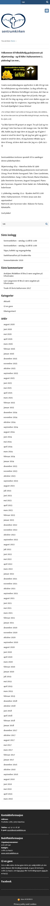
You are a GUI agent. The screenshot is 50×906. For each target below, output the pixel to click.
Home (13, 41)
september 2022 (11, 539)
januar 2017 (9, 760)
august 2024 (9, 432)
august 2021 (9, 598)
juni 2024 (8, 437)
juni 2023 (8, 495)
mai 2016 (8, 789)
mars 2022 (8, 569)
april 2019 (8, 686)
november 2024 (10, 417)
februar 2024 (9, 456)
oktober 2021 (9, 588)
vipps (44, 871)
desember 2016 (10, 764)
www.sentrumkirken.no (9, 853)
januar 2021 (9, 623)
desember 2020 (10, 627)
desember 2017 (10, 730)
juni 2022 (8, 554)
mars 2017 (8, 750)
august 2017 (9, 740)
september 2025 (11, 373)
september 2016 (11, 774)
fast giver (20, 871)
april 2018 (8, 716)
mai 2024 (8, 442)
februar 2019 (9, 696)
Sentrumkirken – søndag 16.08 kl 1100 (20, 245)
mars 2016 (8, 799)
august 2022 (9, 544)
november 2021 (10, 583)
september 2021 (11, 593)
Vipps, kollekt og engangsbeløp (17, 250)
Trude (6, 288)
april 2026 (8, 339)
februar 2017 (9, 755)
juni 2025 (8, 383)
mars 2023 (8, 510)
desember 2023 (10, 466)
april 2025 (8, 393)
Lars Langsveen (10, 281)
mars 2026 (8, 344)
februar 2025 (9, 402)
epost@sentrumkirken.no (16, 830)
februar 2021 (9, 618)
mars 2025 (8, 398)
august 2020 (9, 647)
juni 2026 (8, 329)
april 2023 (8, 505)
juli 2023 (7, 491)
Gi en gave (8, 306)
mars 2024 (8, 451)
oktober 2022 (9, 535)
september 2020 (11, 642)
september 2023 (11, 481)
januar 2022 (9, 574)
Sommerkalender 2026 (13, 260)
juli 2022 (7, 549)
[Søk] (47, 2)
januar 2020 (9, 671)
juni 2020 (8, 652)
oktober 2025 (9, 368)
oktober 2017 (9, 735)
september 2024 (11, 427)
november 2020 (10, 632)
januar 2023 (9, 520)
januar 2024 (9, 461)
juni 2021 (8, 603)
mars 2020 (8, 662)
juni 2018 (8, 711)
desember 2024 (10, 412)
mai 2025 (8, 388)
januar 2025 (9, 407)
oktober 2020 (9, 637)
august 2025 (9, 378)
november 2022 (10, 530)
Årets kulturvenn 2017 (21, 288)
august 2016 (9, 779)
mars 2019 (8, 691)
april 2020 (8, 657)
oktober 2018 (9, 706)
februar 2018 (9, 720)
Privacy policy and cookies (25, 904)
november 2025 (10, 363)
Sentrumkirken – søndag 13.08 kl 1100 (20, 241)
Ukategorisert (10, 311)
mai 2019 (8, 681)
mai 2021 (8, 608)
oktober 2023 (9, 476)
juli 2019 (7, 676)
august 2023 (9, 486)
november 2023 (10, 471)
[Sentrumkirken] (13, 24)
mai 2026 (8, 334)
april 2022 (8, 564)
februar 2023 (9, 515)
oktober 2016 (9, 769)
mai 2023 (8, 500)
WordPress (27, 899)
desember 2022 (10, 525)
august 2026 (9, 324)
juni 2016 (8, 784)
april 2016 (8, 794)
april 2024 (8, 446)
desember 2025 (10, 358)
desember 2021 (10, 579)
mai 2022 (8, 559)
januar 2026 (9, 354)
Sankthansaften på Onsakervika (17, 255)
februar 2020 (9, 667)
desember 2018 (10, 701)
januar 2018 (9, 725)
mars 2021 (8, 613)
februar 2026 (9, 349)
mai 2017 (8, 745)
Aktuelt (7, 301)
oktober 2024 (9, 422)
